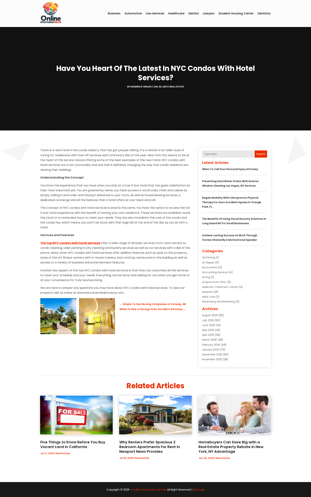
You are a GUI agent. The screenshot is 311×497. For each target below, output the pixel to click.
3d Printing (208, 257)
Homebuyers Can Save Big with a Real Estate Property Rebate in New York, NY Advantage (231, 447)
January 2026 (210, 349)
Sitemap (199, 489)
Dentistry (264, 13)
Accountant (209, 267)
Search (260, 154)
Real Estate (177, 86)
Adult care (208, 297)
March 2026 (209, 340)
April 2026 (208, 335)
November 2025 (212, 359)
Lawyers (209, 13)
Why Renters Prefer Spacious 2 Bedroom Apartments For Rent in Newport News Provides (149, 447)
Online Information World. (149, 489)
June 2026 (208, 325)
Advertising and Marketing (218, 301)
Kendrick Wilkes (141, 86)
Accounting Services (215, 272)
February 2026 (211, 345)
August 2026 (210, 315)
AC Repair (208, 262)
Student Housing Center (236, 13)
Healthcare (176, 13)
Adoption (207, 292)
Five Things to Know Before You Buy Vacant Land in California (72, 444)
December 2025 (212, 354)
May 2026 (208, 330)
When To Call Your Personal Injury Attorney (230, 169)
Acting (206, 277)
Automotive (133, 13)
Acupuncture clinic (214, 282)
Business (114, 13)
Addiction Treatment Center (220, 287)
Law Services (155, 13)
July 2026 (208, 320)
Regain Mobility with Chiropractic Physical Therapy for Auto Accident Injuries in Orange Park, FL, (231, 202)
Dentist (193, 13)
